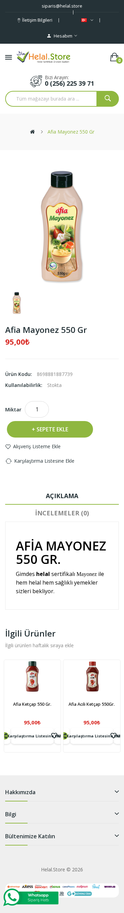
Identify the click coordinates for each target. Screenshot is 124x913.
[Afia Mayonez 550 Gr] (17, 303)
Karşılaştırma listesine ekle (44, 461)
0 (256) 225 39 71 (69, 83)
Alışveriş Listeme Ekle (37, 446)
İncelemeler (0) (62, 513)
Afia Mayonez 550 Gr (71, 131)
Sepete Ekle (52, 429)
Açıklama (62, 496)
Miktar (13, 409)
